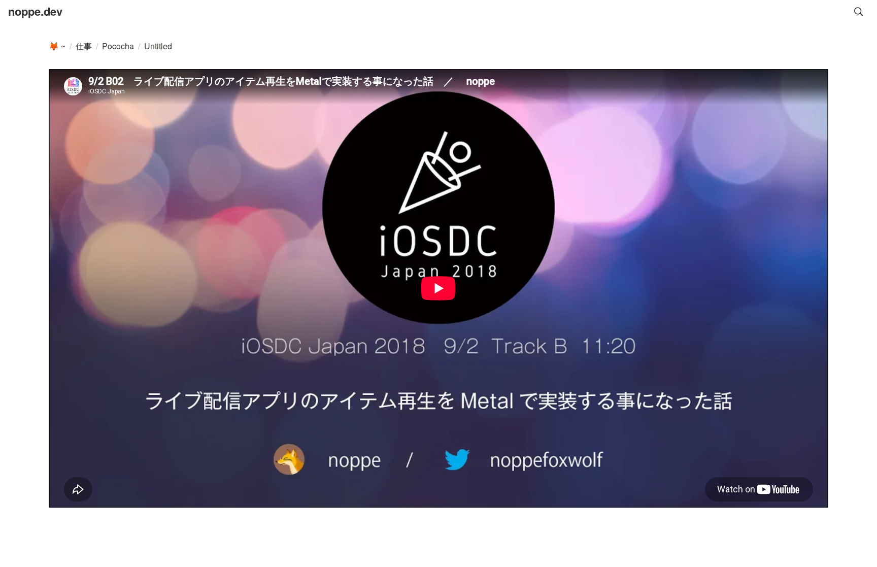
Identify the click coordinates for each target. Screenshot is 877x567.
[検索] (859, 12)
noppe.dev (35, 11)
